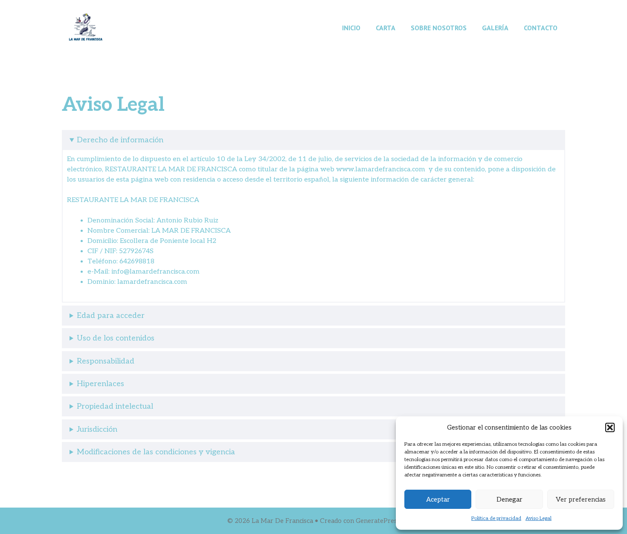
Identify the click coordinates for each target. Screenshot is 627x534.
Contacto (540, 27)
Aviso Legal (538, 518)
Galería (495, 27)
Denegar (509, 499)
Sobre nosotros (439, 27)
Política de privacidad (496, 518)
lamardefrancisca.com (152, 282)
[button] (610, 427)
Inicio (351, 27)
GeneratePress (378, 521)
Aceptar (438, 499)
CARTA (385, 27)
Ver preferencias (581, 499)
